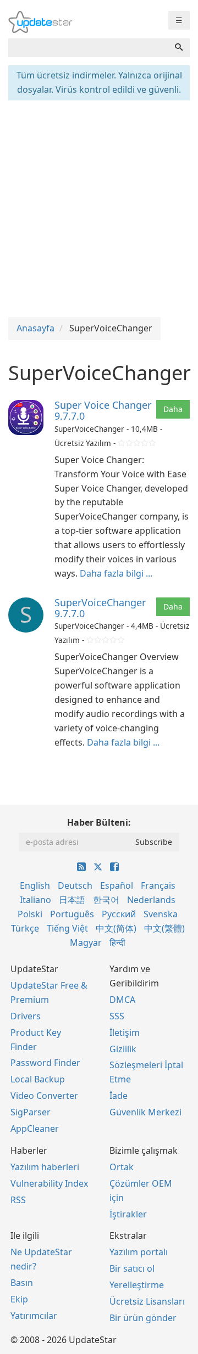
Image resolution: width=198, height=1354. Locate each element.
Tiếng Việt (67, 928)
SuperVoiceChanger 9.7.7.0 (100, 608)
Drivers (25, 1016)
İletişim (124, 1032)
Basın (21, 1283)
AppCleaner (34, 1128)
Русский (119, 914)
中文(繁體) (164, 928)
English (35, 885)
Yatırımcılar (33, 1316)
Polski (30, 914)
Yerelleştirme (136, 1285)
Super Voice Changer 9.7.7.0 (102, 410)
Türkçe (25, 928)
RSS (18, 1200)
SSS (116, 1016)
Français (158, 885)
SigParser (30, 1112)
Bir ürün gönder (143, 1318)
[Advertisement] (99, 207)
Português (72, 914)
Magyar (86, 942)
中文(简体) (116, 928)
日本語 (72, 900)
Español (116, 885)
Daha (173, 409)
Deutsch (75, 885)
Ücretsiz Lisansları (147, 1301)
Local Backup (37, 1079)
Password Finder (45, 1063)
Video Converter (44, 1096)
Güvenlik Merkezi (145, 1112)
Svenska (161, 914)
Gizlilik (122, 1049)
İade (118, 1096)
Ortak (121, 1167)
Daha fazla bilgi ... (116, 573)
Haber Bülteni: (99, 822)
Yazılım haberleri (44, 1167)
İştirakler (128, 1214)
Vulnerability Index (49, 1183)
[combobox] (88, 47)
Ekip (19, 1299)
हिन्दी (117, 942)
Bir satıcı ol (132, 1268)
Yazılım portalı (138, 1252)
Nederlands (151, 900)
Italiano (35, 900)
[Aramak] (179, 47)
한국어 (106, 900)
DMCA (122, 1000)
